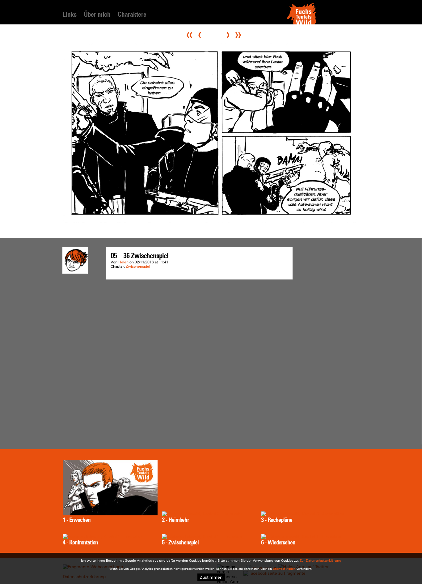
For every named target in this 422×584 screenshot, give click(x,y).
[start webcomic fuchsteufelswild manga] (301, 23)
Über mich (97, 14)
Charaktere (132, 14)
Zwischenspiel (138, 266)
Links (70, 14)
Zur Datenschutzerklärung (320, 560)
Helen (123, 262)
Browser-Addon (284, 568)
